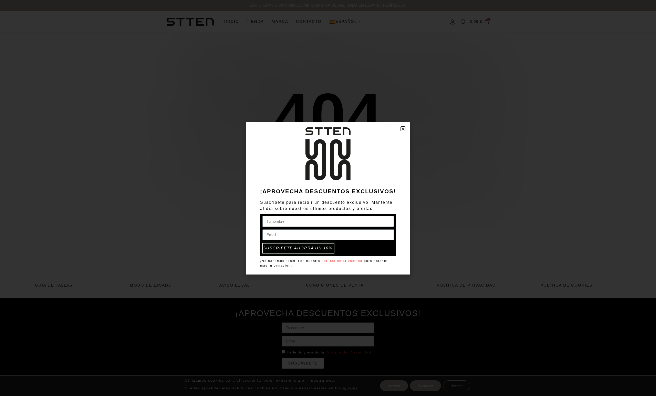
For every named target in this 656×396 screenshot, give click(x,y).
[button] (403, 129)
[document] (328, 198)
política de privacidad (342, 261)
